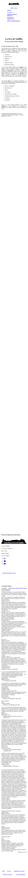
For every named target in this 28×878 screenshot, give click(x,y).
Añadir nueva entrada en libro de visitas (18, 588)
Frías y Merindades (13, 21)
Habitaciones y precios (19, 871)
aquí (17, 114)
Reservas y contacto (7, 874)
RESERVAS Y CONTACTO (10, 18)
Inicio (9, 10)
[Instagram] (4, 558)
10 (24, 852)
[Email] (5, 561)
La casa (9, 12)
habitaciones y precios (12, 15)
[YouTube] (5, 564)
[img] (14, 3)
